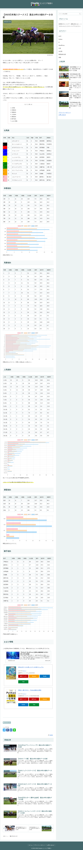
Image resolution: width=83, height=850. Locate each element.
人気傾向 (14, 114)
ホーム (30, 845)
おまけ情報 (14, 121)
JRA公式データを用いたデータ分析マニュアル (31, 667)
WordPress (62, 45)
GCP (60, 36)
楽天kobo (34, 699)
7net (23, 681)
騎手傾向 (14, 119)
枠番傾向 (14, 110)
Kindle (44, 676)
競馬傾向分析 (7, 722)
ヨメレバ (24, 670)
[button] (80, 13)
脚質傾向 (14, 116)
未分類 (60, 51)
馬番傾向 (14, 112)
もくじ (26, 104)
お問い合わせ (62, 114)
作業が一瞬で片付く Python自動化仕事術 (29, 690)
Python (60, 39)
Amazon (34, 676)
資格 (60, 57)
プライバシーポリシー (65, 112)
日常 (60, 48)
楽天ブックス (23, 676)
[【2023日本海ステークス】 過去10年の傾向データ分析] (11, 730)
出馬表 (13, 108)
